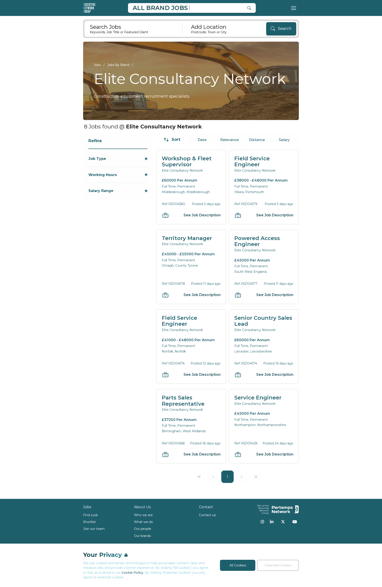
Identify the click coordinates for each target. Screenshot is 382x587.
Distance (257, 140)
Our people (142, 529)
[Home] (89, 8)
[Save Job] (165, 215)
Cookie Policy (132, 573)
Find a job (90, 515)
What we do (143, 522)
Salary (284, 140)
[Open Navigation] (293, 8)
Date (202, 140)
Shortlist (89, 522)
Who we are (143, 515)
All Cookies (237, 565)
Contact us (207, 515)
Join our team (94, 529)
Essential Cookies (278, 565)
